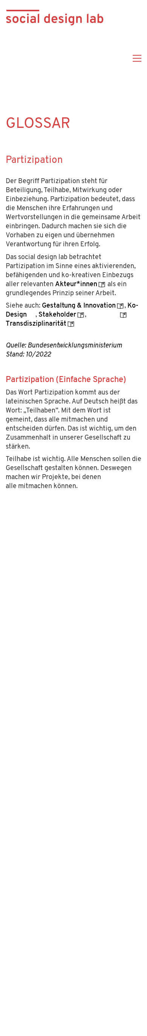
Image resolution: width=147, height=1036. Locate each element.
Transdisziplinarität (36, 324)
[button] (137, 58)
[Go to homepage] (55, 58)
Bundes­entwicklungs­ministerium (75, 346)
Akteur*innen (76, 284)
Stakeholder (57, 315)
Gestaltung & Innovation (79, 306)
